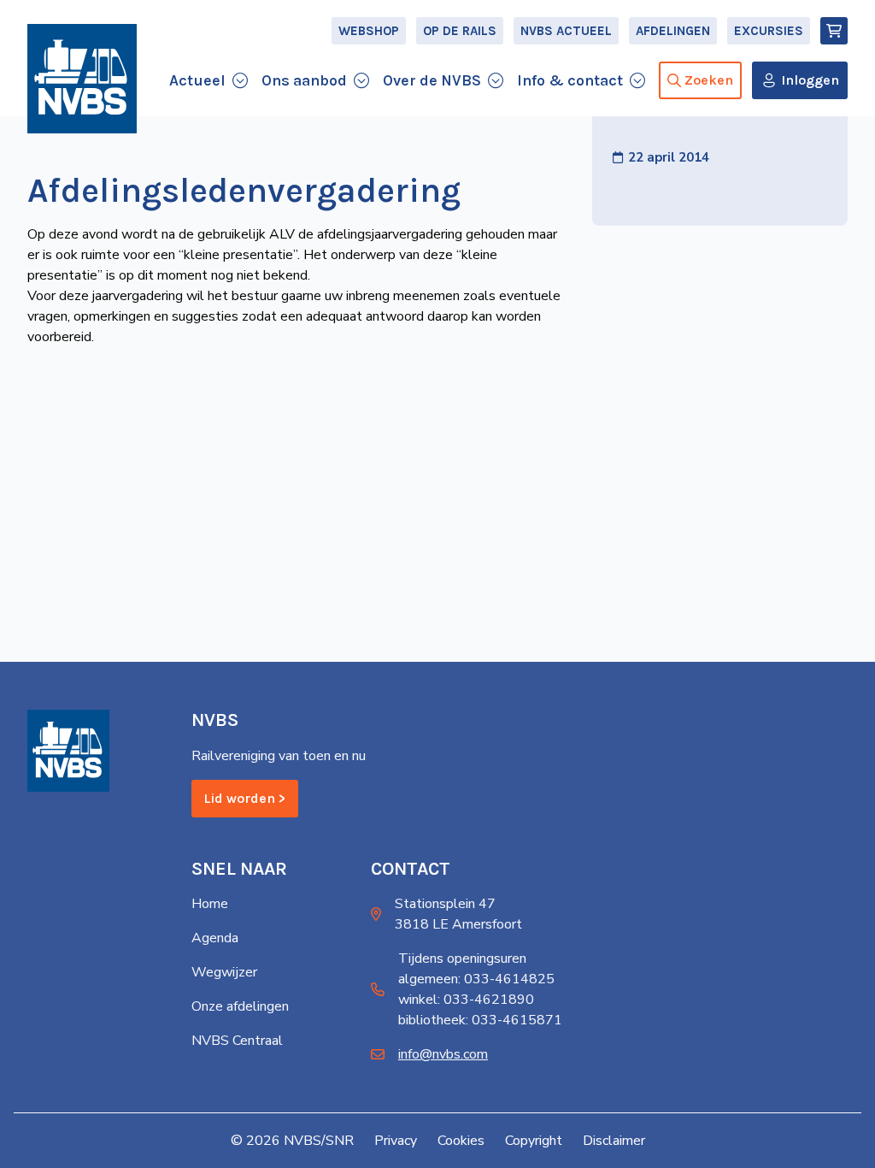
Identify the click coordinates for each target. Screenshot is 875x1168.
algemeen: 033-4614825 (476, 979)
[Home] (82, 78)
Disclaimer (614, 1140)
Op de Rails (459, 30)
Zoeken (708, 80)
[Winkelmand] (834, 30)
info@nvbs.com (443, 1054)
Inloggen (810, 80)
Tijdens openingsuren (462, 958)
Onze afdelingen (240, 1006)
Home (209, 903)
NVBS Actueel (566, 30)
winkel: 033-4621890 (466, 999)
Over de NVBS (432, 80)
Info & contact (570, 80)
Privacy (395, 1140)
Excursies (768, 30)
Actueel (197, 80)
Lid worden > (244, 798)
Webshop (368, 30)
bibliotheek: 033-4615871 (480, 1020)
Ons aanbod (304, 80)
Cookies (461, 1140)
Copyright (533, 1140)
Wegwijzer (224, 972)
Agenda (214, 938)
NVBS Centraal (237, 1040)
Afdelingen (673, 30)
